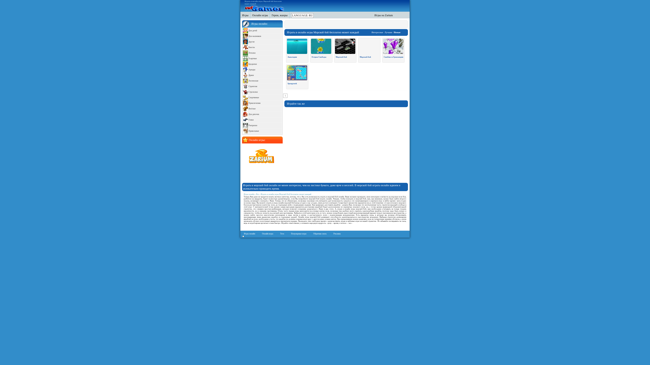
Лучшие (388, 32)
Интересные (377, 32)
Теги (282, 234)
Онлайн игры (267, 234)
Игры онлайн (249, 234)
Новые (397, 32)
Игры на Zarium (383, 15)
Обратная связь (320, 234)
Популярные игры (298, 234)
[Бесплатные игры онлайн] (264, 8)
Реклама (337, 234)
